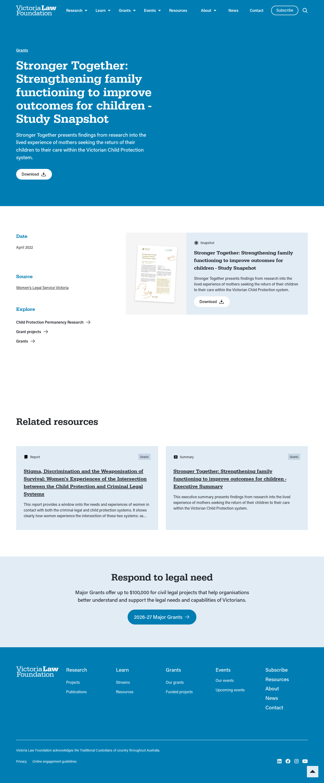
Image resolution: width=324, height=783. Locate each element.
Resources (178, 10)
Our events (225, 680)
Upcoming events (230, 689)
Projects (73, 682)
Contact (257, 10)
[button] (77, 10)
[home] (36, 10)
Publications (76, 691)
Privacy (21, 761)
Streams (123, 682)
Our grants (175, 682)
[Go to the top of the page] (312, 771)
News (233, 10)
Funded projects (179, 691)
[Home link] (37, 671)
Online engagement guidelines (54, 761)
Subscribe (284, 10)
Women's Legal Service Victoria (42, 287)
